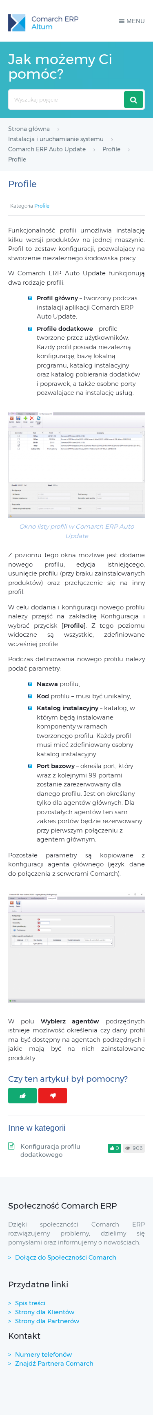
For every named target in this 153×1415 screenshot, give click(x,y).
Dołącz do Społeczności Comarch (65, 1257)
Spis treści (30, 1303)
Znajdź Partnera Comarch (54, 1363)
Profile (41, 206)
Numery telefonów (43, 1354)
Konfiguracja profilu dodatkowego (50, 1150)
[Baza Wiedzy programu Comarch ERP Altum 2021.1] (43, 20)
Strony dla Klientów (44, 1312)
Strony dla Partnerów (47, 1321)
